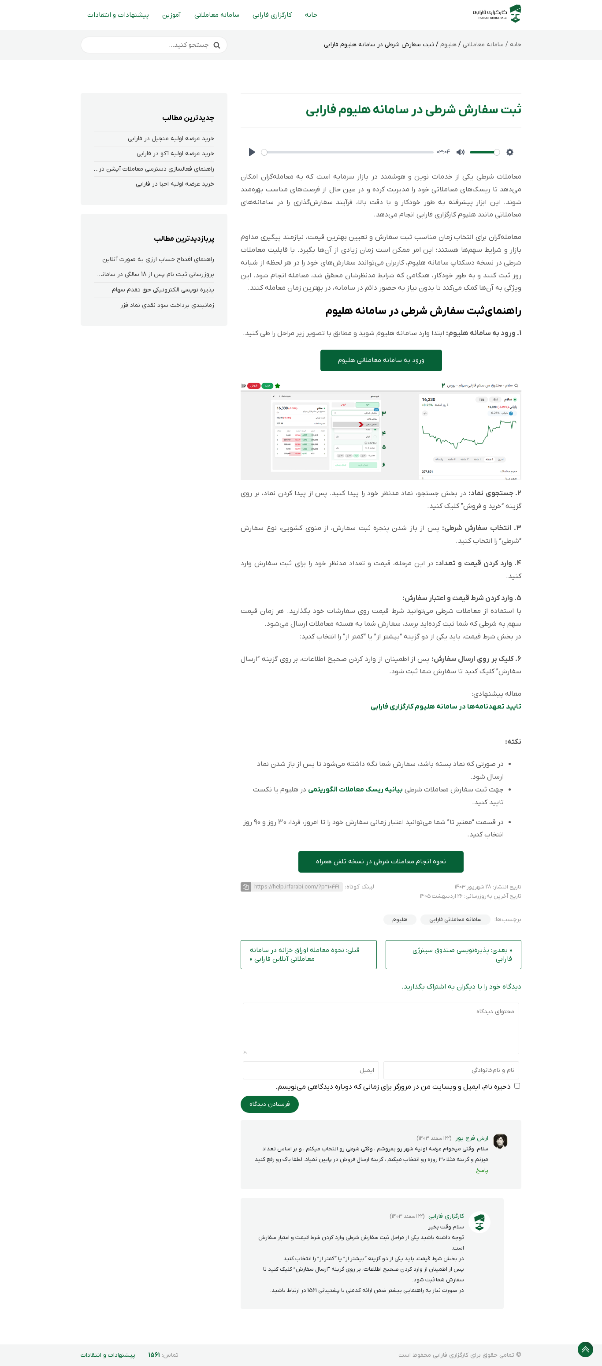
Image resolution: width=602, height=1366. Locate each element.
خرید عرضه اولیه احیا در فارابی (175, 184)
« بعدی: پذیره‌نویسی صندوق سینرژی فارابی (462, 954)
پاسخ (482, 1170)
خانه (311, 15)
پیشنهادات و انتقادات (118, 15)
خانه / (512, 45)
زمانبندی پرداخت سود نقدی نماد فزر (167, 305)
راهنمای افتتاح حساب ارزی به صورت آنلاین (158, 259)
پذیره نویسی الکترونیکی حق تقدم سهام (163, 290)
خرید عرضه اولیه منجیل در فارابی (171, 138)
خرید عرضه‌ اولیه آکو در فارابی (175, 153)
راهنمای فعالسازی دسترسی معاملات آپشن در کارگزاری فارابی (137, 169)
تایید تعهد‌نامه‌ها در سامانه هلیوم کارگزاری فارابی (446, 706)
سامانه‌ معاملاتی (483, 45)
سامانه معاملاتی (216, 15)
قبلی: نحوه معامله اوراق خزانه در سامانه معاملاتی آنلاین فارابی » (305, 954)
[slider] (347, 152)
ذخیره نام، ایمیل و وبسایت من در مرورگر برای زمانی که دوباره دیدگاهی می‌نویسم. (393, 1086)
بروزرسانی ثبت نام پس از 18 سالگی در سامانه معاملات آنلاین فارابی (128, 274)
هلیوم (448, 45)
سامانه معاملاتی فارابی (455, 919)
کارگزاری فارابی (272, 15)
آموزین (171, 15)
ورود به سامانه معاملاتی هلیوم (381, 360)
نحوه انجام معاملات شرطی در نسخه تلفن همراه (381, 861)
